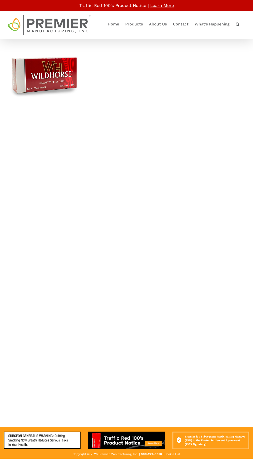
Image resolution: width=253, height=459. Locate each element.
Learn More (162, 5)
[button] (237, 24)
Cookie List (172, 454)
